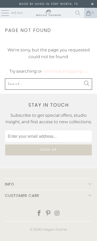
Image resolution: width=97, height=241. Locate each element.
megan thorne (54, 229)
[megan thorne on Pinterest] (48, 213)
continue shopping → (65, 71)
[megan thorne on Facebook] (39, 213)
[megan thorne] (48, 13)
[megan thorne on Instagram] (57, 213)
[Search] (78, 13)
